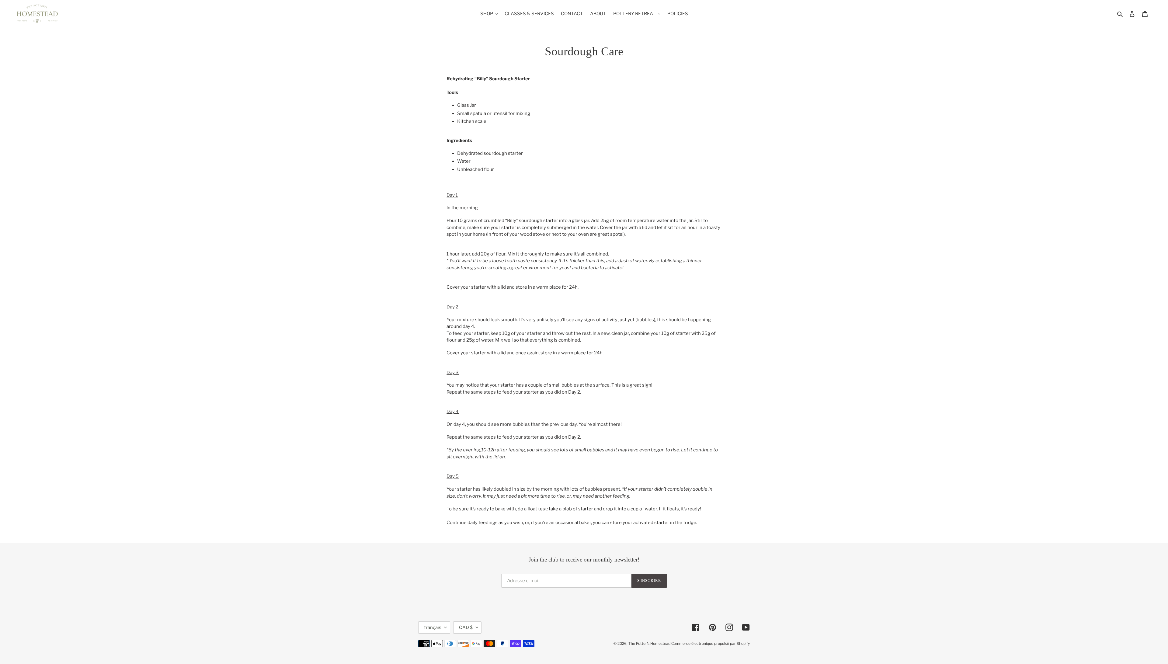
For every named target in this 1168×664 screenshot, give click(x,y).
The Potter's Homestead (649, 643)
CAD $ (466, 627)
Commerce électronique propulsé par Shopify (710, 643)
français (432, 627)
